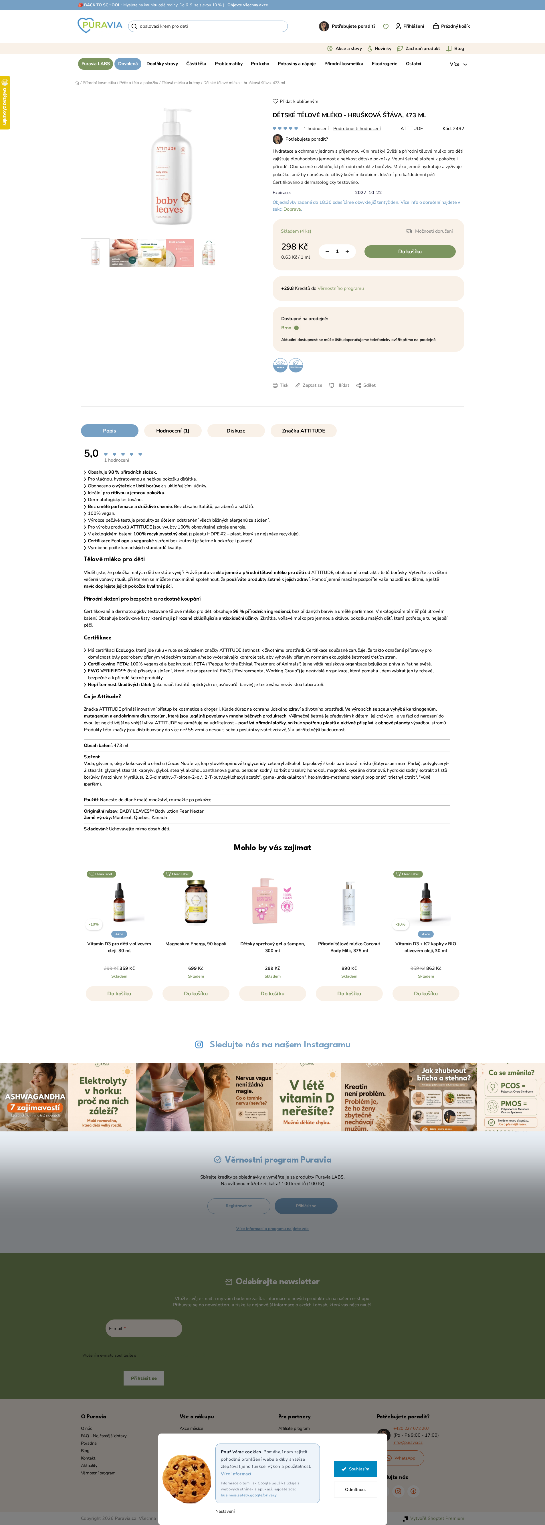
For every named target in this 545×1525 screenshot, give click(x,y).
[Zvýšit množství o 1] (347, 251)
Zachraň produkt (423, 48)
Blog (459, 48)
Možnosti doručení (434, 231)
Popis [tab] (109, 430)
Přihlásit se (306, 1206)
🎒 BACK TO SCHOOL (99, 5)
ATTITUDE (412, 128)
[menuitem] (95, 64)
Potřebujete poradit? (353, 26)
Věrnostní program (98, 1473)
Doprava (292, 209)
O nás (86, 1428)
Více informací (236, 1474)
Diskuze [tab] (236, 430)
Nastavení (225, 1511)
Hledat (298, 26)
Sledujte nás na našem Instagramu (280, 1044)
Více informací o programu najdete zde (272, 1228)
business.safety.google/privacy (249, 1495)
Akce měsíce (191, 1428)
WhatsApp (405, 1458)
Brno (286, 328)
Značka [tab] (303, 430)
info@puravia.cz (408, 1442)
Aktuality (89, 1465)
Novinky (383, 48)
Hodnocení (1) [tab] (173, 430)
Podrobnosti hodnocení (357, 128)
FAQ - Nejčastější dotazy (104, 1436)
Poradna (89, 1443)
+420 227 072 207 (411, 1428)
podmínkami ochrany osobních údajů (171, 1355)
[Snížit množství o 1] (327, 251)
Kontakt (88, 1458)
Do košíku (410, 251)
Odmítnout (355, 1489)
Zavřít (312, 394)
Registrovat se (239, 1206)
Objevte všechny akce (247, 5)
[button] (119, 996)
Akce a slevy (349, 48)
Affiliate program (294, 1428)
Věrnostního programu (341, 288)
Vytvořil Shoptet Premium (437, 1518)
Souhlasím (359, 1469)
